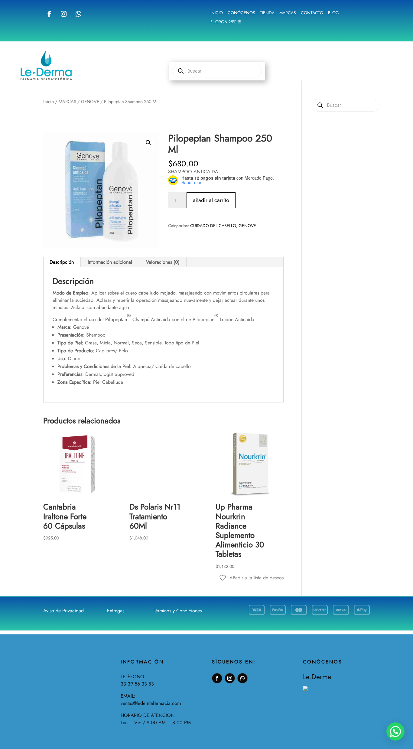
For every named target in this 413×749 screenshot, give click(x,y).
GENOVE (90, 101)
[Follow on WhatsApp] (78, 14)
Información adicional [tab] (110, 262)
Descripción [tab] (62, 262)
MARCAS (67, 101)
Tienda (267, 13)
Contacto (312, 13)
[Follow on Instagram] (63, 14)
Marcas (287, 13)
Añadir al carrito (211, 200)
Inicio (216, 13)
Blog (333, 13)
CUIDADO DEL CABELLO (213, 226)
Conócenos (241, 13)
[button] (148, 142)
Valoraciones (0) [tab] (163, 262)
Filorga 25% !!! (225, 22)
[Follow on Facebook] (49, 14)
